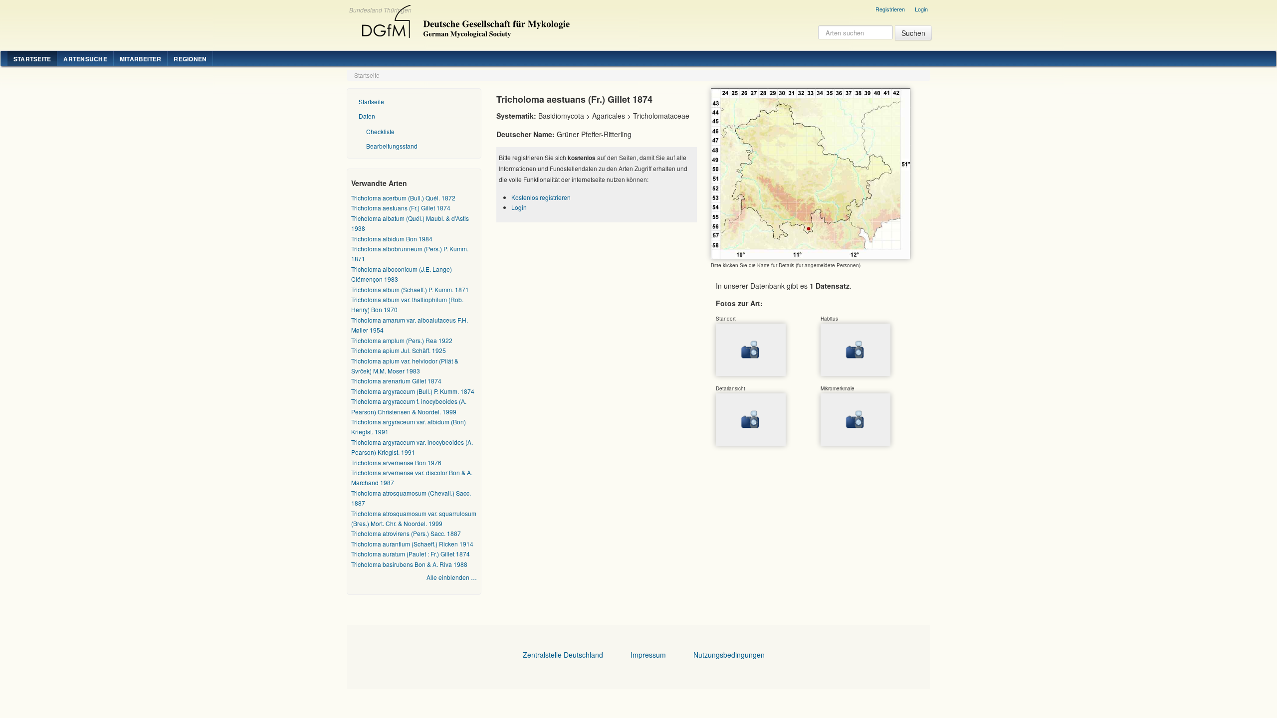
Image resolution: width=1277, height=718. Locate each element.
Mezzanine (464, 19)
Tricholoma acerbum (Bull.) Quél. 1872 (403, 197)
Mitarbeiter (141, 58)
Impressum (648, 655)
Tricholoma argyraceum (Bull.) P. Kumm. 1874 (412, 391)
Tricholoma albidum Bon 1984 (391, 238)
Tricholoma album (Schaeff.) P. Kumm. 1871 (410, 289)
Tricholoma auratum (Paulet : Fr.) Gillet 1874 (410, 553)
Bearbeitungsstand (392, 146)
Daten (367, 116)
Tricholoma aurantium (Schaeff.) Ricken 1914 (412, 543)
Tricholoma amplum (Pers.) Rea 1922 (401, 340)
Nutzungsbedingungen (729, 655)
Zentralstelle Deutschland (563, 655)
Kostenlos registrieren (541, 197)
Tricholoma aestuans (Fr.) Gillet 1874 (400, 207)
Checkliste (380, 131)
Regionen (190, 58)
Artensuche (85, 58)
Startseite (32, 58)
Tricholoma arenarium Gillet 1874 (396, 380)
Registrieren (890, 9)
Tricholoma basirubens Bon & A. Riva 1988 (409, 564)
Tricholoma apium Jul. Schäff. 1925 (398, 350)
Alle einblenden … (451, 577)
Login (921, 9)
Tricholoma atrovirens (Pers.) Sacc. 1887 (406, 533)
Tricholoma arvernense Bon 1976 (396, 462)
